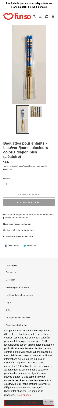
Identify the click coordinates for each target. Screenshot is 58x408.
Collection (10, 280)
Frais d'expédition (24, 166)
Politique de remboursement (19, 295)
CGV (8, 310)
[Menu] (53, 16)
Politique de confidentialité (18, 317)
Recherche (11, 272)
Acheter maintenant (29, 202)
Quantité (6, 179)
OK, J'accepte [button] (29, 402)
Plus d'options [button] (23, 395)
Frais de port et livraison (17, 287)
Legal (8, 302)
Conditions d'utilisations (17, 325)
